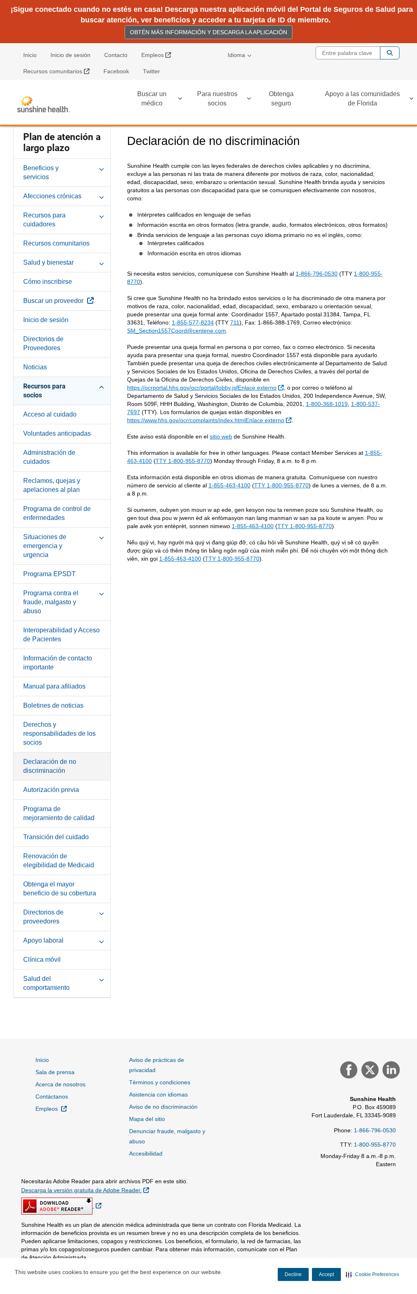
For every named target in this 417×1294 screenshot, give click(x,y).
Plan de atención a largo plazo (62, 143)
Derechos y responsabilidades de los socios (59, 733)
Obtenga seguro (281, 98)
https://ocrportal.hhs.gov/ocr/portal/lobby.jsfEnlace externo (206, 387)
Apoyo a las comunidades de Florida (362, 98)
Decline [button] (293, 1274)
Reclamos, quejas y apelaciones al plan (51, 485)
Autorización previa (51, 789)
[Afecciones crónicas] (101, 196)
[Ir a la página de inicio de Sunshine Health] (43, 104)
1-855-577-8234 (193, 322)
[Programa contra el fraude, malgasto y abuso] (101, 593)
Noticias (35, 367)
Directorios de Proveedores (43, 343)
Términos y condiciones (159, 1082)
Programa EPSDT (49, 573)
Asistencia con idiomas (158, 1094)
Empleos (159, 54)
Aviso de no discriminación (163, 1106)
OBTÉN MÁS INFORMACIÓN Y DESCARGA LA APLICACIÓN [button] (208, 32)
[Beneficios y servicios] (101, 168)
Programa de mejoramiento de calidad (58, 813)
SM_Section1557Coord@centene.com (176, 330)
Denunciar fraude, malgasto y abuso (167, 1136)
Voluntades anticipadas (57, 433)
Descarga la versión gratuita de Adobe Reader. (85, 1190)
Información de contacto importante (57, 663)
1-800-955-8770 (375, 1144)
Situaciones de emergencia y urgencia (44, 545)
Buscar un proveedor (66, 300)
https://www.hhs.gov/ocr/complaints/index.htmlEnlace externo (210, 420)
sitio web (221, 436)
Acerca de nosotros (60, 1084)
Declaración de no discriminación (49, 766)
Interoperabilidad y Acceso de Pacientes (61, 635)
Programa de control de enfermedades (57, 513)
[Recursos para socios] (101, 386)
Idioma (236, 55)
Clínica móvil (42, 959)
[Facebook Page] (348, 1071)
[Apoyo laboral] (101, 940)
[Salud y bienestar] (101, 262)
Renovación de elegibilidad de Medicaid (58, 861)
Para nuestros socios (217, 98)
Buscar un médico (152, 98)
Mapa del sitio (147, 1119)
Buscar (389, 52)
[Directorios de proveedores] (101, 912)
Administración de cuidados (49, 457)
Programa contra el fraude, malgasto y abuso (50, 602)
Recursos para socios (44, 390)
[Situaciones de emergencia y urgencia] (101, 537)
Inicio (30, 55)
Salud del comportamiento (46, 983)
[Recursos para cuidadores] (101, 215)
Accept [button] (326, 1274)
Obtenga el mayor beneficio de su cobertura (59, 889)
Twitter (151, 71)
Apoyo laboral (43, 940)
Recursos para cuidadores (44, 220)
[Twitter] (369, 1071)
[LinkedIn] (390, 1071)
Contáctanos (51, 1096)
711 (234, 322)
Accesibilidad (145, 1153)
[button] (372, 1274)
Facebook (116, 71)
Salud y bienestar (48, 262)
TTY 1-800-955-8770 (183, 461)
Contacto (115, 55)
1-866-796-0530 (317, 273)
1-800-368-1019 (327, 404)
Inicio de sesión (70, 55)
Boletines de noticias (53, 705)
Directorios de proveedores (43, 917)
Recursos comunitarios (59, 71)
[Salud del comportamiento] (101, 978)
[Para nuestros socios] (249, 99)
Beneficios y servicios (41, 172)
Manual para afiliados (54, 686)
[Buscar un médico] (180, 99)
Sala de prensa (55, 1072)
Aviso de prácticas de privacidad (156, 1065)
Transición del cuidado (56, 836)
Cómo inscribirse (47, 281)
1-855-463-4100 (229, 485)
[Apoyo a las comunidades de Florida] (411, 99)
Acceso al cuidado (50, 414)
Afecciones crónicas (52, 196)
